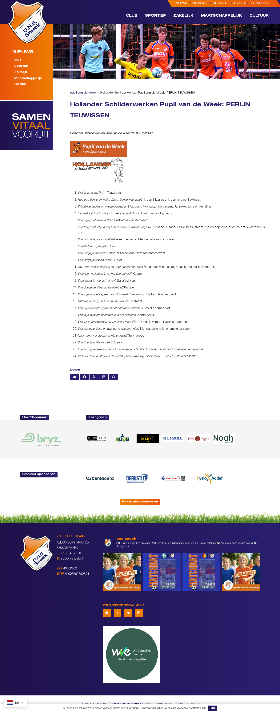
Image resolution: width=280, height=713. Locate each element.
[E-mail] (74, 377)
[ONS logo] (27, 21)
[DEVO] (122, 438)
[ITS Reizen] (173, 478)
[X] (117, 613)
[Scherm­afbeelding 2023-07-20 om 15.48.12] (136, 478)
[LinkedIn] (128, 613)
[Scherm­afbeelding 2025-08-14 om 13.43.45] (198, 438)
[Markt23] (148, 438)
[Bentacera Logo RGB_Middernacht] (100, 478)
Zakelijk (20, 72)
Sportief (21, 66)
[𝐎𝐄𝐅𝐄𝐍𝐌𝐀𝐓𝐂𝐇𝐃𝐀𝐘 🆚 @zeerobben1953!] (162, 572)
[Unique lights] (97, 438)
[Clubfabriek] (173, 438)
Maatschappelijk (28, 78)
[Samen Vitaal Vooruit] (32, 125)
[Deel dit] (84, 377)
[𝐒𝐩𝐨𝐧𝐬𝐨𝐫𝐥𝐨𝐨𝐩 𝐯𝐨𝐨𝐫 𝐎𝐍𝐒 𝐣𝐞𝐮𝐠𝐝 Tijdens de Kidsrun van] (241, 572)
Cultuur (20, 84)
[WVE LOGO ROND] (181, 654)
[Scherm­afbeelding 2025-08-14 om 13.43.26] (224, 438)
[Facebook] (107, 613)
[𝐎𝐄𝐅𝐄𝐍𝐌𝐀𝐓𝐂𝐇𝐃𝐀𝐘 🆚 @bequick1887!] (201, 572)
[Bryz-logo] (41, 439)
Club (18, 60)
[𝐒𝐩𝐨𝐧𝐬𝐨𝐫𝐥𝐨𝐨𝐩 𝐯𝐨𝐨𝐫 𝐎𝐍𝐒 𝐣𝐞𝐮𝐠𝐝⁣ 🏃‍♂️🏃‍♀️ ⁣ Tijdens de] (122, 572)
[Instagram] (139, 613)
